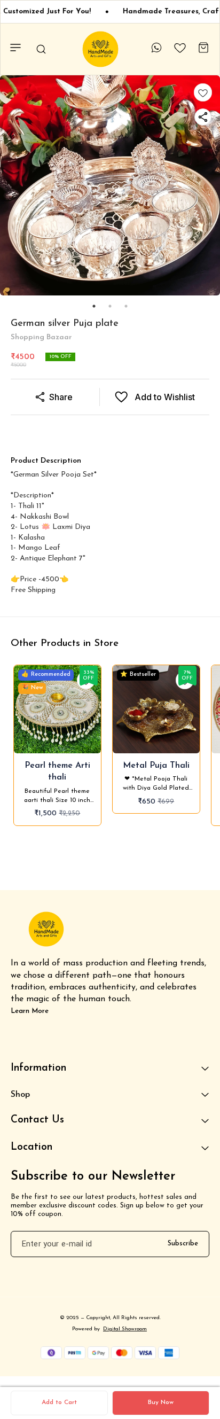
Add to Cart (59, 1402)
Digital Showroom (125, 1329)
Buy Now (161, 1402)
